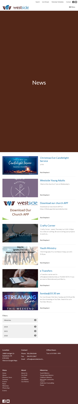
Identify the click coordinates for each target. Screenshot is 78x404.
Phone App (6, 388)
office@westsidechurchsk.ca (35, 359)
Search (38, 2)
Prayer (42, 385)
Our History (25, 381)
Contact (68, 2)
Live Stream (45, 2)
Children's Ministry (46, 377)
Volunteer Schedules (58, 2)
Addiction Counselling (47, 383)
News (4, 384)
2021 (20, 331)
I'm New (23, 377)
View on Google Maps (9, 360)
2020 (20, 336)
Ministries (20, 320)
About (4, 375)
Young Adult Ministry (46, 375)
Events (4, 381)
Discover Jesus (7, 377)
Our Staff (24, 375)
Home (4, 373)
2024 (20, 327)
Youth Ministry (44, 373)
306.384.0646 (32, 353)
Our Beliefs (24, 379)
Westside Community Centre (47, 380)
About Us (24, 373)
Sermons (5, 379)
